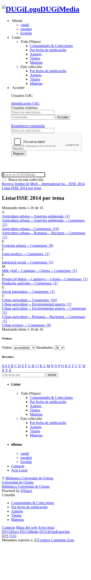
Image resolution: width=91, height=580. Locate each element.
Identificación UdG (25, 103)
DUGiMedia (59, 9)
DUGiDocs (10, 532)
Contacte (17, 466)
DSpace (26, 491)
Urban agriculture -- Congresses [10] (29, 300)
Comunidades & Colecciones (51, 46)
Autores (36, 54)
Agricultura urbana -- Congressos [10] (30, 229)
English (26, 33)
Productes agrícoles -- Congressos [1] (30, 283)
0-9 (4, 366)
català (25, 25)
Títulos (35, 58)
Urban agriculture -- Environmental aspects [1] (36, 304)
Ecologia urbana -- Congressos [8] (27, 246)
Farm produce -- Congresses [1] (25, 254)
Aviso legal (46, 527)
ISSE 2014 (77, 184)
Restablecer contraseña (28, 126)
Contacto (8, 527)
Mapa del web (26, 527)
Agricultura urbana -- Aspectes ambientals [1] (36, 216)
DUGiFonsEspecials (54, 532)
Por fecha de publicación (48, 50)
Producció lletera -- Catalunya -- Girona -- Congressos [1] (45, 279)
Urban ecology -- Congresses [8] (26, 325)
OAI (13, 536)
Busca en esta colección (25, 180)
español (26, 29)
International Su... (55, 184)
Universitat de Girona (18, 482)
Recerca (8, 184)
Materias (36, 62)
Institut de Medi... (28, 184)
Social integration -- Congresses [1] (28, 292)
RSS (5, 536)
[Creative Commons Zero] (54, 540)
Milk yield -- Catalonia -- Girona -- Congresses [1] (39, 271)
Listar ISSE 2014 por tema (21, 188)
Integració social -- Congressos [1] (27, 262)
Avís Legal (19, 470)
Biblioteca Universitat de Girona (29, 478)
